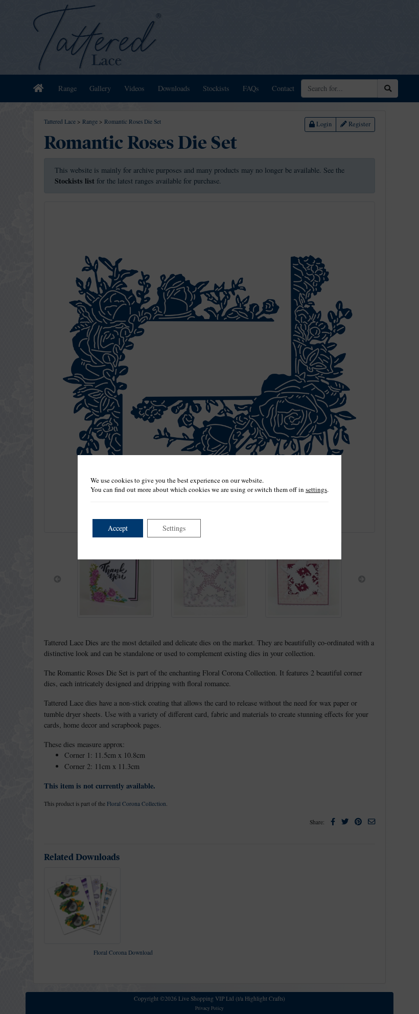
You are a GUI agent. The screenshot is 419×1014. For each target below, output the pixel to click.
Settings (173, 528)
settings (316, 489)
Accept (118, 528)
